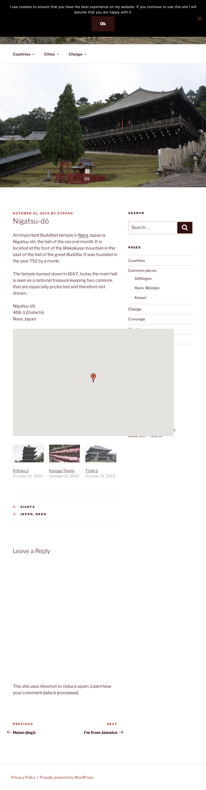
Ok (103, 23)
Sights (27, 507)
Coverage (136, 319)
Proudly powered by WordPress (67, 777)
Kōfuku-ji (20, 470)
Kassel (140, 297)
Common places (142, 270)
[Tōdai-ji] (100, 453)
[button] (93, 378)
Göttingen (143, 278)
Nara (83, 235)
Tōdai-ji (91, 470)
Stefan (65, 213)
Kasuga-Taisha (61, 470)
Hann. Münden (147, 288)
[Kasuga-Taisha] (64, 453)
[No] (199, 18)
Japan (26, 514)
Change (75, 54)
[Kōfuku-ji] (28, 453)
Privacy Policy (23, 777)
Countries (21, 54)
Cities (49, 54)
